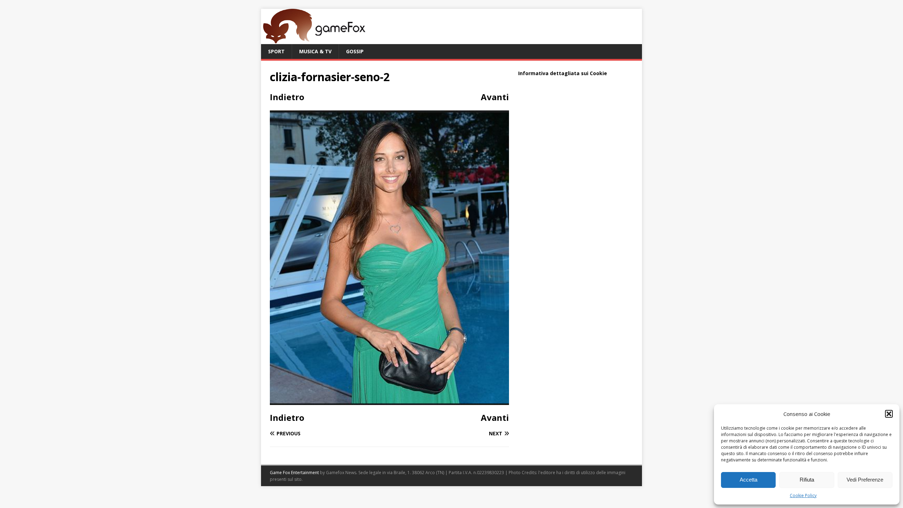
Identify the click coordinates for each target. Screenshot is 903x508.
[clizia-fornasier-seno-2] (389, 401)
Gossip (355, 51)
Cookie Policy (803, 495)
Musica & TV (315, 51)
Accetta (748, 480)
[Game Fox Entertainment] (314, 40)
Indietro (287, 97)
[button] (888, 413)
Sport (276, 51)
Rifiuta (807, 480)
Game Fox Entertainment (294, 473)
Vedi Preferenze (865, 480)
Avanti (495, 97)
